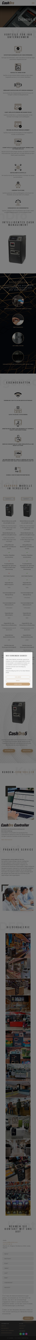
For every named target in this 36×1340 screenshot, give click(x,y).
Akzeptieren (18, 684)
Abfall (18, 680)
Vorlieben (18, 677)
